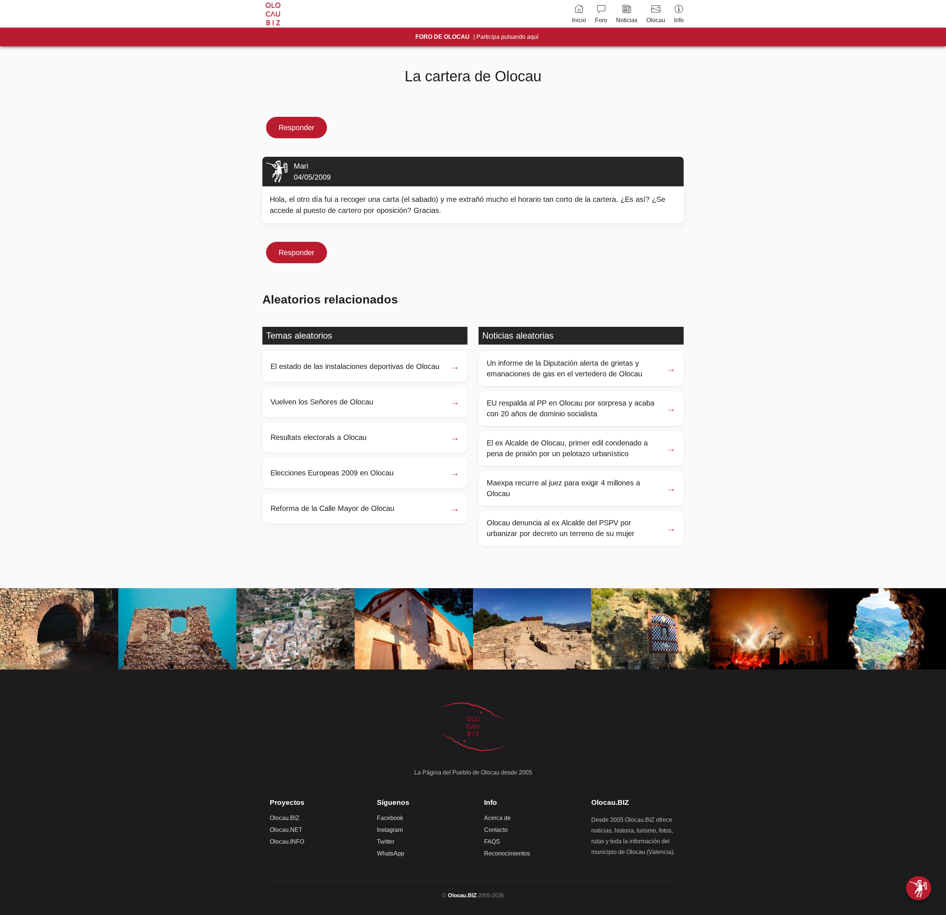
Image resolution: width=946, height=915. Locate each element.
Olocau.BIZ (284, 818)
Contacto (496, 830)
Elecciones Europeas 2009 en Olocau (332, 473)
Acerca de (497, 818)
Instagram (390, 830)
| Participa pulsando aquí (476, 37)
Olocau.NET (286, 830)
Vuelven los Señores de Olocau (321, 402)
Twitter (385, 841)
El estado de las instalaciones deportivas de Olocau (354, 366)
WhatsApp (390, 853)
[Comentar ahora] (918, 888)
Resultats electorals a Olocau (318, 437)
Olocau (655, 20)
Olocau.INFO (287, 841)
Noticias (626, 20)
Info (679, 20)
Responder (296, 127)
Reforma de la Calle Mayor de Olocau (332, 508)
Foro (601, 20)
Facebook (390, 818)
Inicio (579, 20)
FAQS (492, 841)
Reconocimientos (507, 853)
